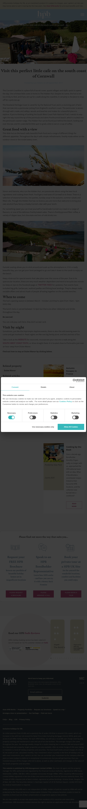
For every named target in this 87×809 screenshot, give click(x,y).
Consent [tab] (15, 387)
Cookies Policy (65, 401)
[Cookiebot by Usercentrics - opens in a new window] (74, 380)
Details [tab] (43, 387)
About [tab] (71, 387)
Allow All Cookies (71, 427)
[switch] (33, 417)
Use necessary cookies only (43, 427)
